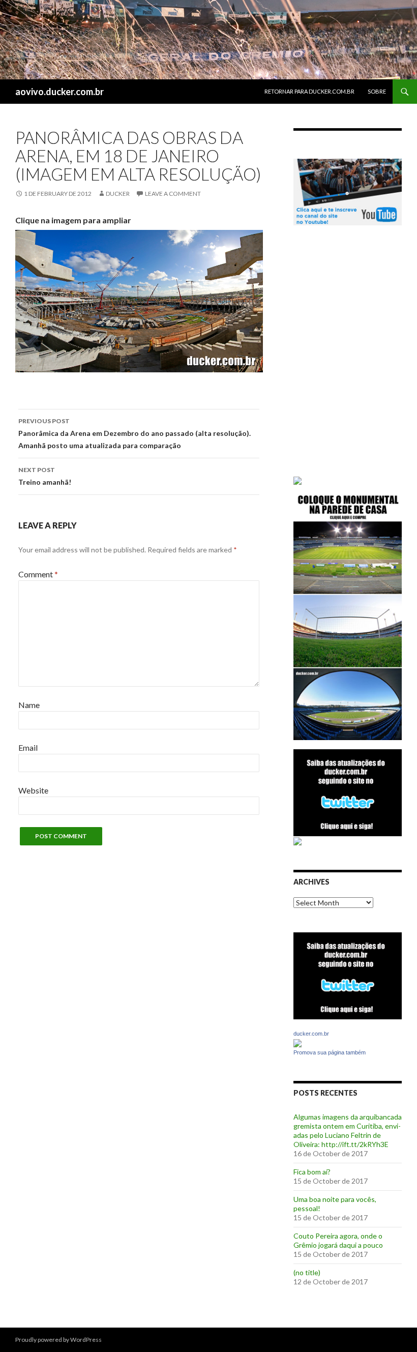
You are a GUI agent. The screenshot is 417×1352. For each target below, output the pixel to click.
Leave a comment (173, 193)
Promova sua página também (329, 1052)
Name (29, 705)
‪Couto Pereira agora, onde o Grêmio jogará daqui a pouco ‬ (338, 1240)
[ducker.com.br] (297, 1042)
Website (33, 790)
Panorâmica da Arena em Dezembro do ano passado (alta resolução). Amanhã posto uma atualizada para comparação (134, 433)
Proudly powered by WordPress (58, 1339)
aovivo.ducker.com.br (59, 91)
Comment (38, 574)
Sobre (377, 91)
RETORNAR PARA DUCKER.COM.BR (309, 91)
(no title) (306, 1272)
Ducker (118, 193)
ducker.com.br (311, 1034)
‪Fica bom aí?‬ (312, 1171)
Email (28, 747)
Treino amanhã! (44, 476)
